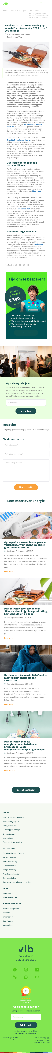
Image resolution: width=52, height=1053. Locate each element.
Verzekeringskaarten (11, 874)
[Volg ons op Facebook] (15, 970)
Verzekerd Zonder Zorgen (13, 853)
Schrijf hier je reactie (10, 461)
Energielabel (8, 838)
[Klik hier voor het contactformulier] (37, 977)
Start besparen (26, 333)
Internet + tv (8, 917)
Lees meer (8, 571)
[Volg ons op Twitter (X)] (37, 970)
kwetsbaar (38, 244)
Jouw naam (8, 443)
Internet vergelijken (11, 908)
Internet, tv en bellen (12, 903)
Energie (22, 10)
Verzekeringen (9, 848)
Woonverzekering (10, 861)
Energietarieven (9, 825)
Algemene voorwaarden (10, 1037)
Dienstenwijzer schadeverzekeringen (18, 882)
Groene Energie (9, 834)
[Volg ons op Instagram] (26, 970)
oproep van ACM (23, 209)
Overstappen (8, 921)
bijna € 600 (36, 191)
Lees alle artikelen (26, 789)
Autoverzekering (9, 857)
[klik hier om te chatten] (26, 977)
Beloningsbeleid (9, 878)
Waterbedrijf (8, 893)
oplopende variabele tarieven (24, 125)
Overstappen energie (11, 829)
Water (5, 888)
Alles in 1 (6, 912)
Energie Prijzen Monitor (12, 842)
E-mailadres (11, 400)
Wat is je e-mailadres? (10, 452)
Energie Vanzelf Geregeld (13, 817)
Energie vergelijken (11, 821)
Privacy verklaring (8, 1039)
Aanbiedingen (8, 925)
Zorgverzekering (9, 870)
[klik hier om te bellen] (15, 977)
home (5, 10)
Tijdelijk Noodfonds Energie (19, 140)
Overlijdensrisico (9, 865)
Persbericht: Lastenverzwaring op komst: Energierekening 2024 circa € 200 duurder (39, 13)
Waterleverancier (10, 897)
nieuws (13, 10)
